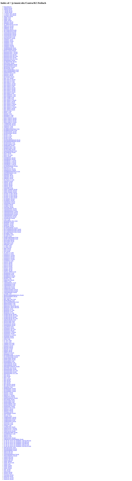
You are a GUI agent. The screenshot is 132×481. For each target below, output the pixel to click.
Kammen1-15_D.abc (9, 254)
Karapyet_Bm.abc (8, 263)
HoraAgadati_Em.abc (9, 241)
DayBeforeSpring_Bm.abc (10, 133)
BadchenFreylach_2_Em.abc (11, 53)
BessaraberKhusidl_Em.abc (10, 65)
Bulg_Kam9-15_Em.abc (10, 89)
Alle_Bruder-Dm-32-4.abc (10, 30)
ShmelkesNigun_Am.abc (10, 388)
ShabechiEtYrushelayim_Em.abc (12, 366)
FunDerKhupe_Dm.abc (9, 201)
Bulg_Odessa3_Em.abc (9, 109)
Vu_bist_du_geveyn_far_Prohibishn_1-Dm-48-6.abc (16, 442)
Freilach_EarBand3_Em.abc (10, 189)
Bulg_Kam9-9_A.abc (9, 93)
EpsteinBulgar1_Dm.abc (10, 157)
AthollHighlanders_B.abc (10, 48)
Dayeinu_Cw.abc (8, 135)
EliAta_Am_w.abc (8, 155)
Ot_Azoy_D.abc (8, 340)
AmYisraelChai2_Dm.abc (10, 34)
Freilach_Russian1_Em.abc (10, 192)
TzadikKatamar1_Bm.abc (10, 418)
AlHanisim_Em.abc (8, 23)
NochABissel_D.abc (9, 326)
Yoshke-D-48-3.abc (8, 457)
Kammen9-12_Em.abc (9, 258)
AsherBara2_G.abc (8, 43)
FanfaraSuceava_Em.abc (10, 168)
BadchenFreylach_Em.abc (10, 57)
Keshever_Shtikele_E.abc (10, 271)
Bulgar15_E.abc (8, 111)
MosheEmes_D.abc (8, 308)
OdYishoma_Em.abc (9, 336)
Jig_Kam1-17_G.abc (9, 252)
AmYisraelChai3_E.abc (9, 37)
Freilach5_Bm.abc (8, 184)
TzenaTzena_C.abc (8, 422)
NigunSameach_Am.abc (10, 324)
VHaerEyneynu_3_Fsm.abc (10, 429)
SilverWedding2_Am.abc (10, 391)
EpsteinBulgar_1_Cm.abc (10, 160)
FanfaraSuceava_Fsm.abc (10, 170)
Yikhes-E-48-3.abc (8, 453)
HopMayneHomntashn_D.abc (11, 237)
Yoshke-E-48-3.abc (8, 459)
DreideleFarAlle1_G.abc (10, 146)
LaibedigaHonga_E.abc (9, 285)
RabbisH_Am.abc (8, 350)
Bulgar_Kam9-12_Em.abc (10, 120)
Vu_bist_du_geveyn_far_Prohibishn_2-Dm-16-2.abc (16, 444)
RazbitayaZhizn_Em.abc (10, 359)
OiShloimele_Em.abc (9, 337)
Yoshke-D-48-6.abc (8, 458)
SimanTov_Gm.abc (8, 394)
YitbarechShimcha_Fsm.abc (10, 455)
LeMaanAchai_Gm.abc (9, 288)
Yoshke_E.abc (7, 464)
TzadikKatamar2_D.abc (9, 420)
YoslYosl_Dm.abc (8, 472)
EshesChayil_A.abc (8, 167)
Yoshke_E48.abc (8, 466)
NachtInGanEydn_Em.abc (10, 317)
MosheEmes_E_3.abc (9, 313)
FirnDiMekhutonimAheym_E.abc (12, 171)
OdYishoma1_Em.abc (9, 328)
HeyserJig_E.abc (8, 236)
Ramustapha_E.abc (8, 354)
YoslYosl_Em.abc (8, 473)
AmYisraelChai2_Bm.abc (10, 32)
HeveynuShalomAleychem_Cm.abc (12, 229)
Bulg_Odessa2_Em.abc (9, 105)
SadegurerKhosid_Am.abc (10, 363)
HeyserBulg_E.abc (8, 233)
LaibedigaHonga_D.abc (9, 284)
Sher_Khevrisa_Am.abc (9, 384)
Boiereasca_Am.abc (8, 74)
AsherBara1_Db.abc (9, 41)
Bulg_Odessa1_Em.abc (9, 103)
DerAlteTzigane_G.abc (9, 142)
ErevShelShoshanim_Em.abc (11, 166)
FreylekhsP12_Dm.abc (9, 199)
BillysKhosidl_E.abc (9, 68)
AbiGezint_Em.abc (8, 16)
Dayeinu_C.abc (7, 134)
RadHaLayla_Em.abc (9, 352)
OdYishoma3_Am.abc (9, 333)
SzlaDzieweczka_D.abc (9, 407)
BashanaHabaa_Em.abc (9, 60)
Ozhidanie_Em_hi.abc (9, 343)
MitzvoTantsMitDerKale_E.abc (11, 302)
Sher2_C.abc (7, 377)
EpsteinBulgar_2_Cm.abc (10, 163)
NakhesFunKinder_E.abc (10, 319)
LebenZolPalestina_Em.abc (10, 292)
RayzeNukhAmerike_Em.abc (11, 357)
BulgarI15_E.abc (8, 113)
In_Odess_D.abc (8, 245)
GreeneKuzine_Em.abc (9, 218)
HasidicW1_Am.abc (9, 225)
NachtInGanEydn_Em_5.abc (11, 318)
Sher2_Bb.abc (7, 376)
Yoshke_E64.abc (8, 468)
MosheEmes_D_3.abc (9, 310)
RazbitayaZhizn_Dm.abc (10, 358)
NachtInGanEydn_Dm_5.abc (11, 315)
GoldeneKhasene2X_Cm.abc (11, 211)
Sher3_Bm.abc (7, 381)
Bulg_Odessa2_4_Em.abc (10, 104)
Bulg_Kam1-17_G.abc (9, 82)
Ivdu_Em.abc (7, 251)
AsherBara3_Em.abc (9, 45)
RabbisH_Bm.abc (8, 351)
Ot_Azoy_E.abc (8, 341)
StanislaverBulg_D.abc (9, 400)
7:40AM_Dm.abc (8, 8)
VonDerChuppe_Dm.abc (10, 438)
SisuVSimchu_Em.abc (9, 399)
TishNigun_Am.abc (8, 409)
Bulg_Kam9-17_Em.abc (10, 90)
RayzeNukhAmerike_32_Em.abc (12, 355)
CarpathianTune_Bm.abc (10, 124)
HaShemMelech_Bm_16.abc (11, 221)
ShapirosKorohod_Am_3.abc (11, 370)
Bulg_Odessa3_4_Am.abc (10, 107)
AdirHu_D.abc (7, 17)
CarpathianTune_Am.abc (10, 123)
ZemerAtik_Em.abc (8, 476)
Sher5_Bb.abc (7, 383)
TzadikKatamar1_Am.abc (10, 417)
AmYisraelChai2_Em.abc (10, 35)
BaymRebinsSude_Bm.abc (10, 61)
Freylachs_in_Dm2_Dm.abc (10, 196)
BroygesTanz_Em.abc (9, 76)
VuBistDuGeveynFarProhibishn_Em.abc (13, 439)
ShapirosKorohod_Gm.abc (10, 372)
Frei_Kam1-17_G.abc (9, 179)
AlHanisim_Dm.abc (8, 22)
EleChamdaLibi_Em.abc (10, 152)
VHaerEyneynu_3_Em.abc (10, 428)
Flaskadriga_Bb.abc (8, 175)
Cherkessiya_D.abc (8, 127)
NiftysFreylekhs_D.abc (9, 321)
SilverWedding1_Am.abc (10, 389)
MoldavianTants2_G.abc (10, 304)
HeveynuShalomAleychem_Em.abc (12, 232)
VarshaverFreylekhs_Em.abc (10, 432)
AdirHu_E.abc (7, 19)
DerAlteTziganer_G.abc (9, 144)
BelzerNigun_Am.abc (9, 63)
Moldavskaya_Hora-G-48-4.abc (11, 307)
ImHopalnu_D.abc (8, 244)
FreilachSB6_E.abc (8, 188)
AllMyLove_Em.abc (9, 26)
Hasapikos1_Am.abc (9, 223)
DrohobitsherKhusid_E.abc (10, 151)
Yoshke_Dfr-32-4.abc (9, 462)
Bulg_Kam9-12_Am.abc (10, 83)
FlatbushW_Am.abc (8, 177)
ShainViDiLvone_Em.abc (10, 367)
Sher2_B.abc (7, 374)
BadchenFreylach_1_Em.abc (11, 52)
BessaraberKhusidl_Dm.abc (10, 64)
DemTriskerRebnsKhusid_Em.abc (12, 141)
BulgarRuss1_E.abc (8, 116)
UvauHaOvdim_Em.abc (9, 427)
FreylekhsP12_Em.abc (9, 200)
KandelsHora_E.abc (8, 260)
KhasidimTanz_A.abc (9, 273)
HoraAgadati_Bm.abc (9, 240)
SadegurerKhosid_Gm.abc (10, 365)
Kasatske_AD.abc (8, 269)
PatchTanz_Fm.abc (8, 348)
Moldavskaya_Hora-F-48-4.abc (11, 306)
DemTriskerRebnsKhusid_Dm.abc (12, 140)
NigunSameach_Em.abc (9, 325)
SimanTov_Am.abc (8, 392)
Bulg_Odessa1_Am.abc (9, 101)
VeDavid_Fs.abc (8, 436)
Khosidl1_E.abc (7, 278)
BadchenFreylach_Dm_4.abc (11, 56)
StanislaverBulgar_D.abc (10, 403)
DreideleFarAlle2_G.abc (10, 148)
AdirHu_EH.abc (8, 20)
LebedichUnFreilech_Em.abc (11, 291)
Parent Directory (8, 6)
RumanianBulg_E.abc (9, 361)
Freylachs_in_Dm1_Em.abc (10, 194)
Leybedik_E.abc (8, 293)
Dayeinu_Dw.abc (8, 138)
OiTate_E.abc (7, 339)
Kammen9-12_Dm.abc (9, 256)
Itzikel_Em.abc (7, 249)
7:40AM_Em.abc (8, 9)
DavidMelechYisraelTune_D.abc (12, 129)
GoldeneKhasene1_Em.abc (10, 210)
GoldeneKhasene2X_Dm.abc (11, 212)
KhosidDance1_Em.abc (9, 276)
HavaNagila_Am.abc (9, 226)
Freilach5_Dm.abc (8, 185)
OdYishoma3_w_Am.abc (10, 335)
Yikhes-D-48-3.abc (8, 451)
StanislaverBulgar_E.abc (10, 405)
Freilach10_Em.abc (8, 181)
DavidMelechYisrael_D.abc (10, 130)
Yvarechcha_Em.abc (9, 475)
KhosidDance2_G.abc (9, 277)
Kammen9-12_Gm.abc (9, 259)
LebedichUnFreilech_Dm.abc (11, 289)
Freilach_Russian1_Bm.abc (10, 190)
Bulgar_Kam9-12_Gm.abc (10, 122)
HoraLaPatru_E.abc (8, 243)
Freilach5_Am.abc (8, 182)
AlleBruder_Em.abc (8, 28)
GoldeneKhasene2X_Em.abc (11, 214)
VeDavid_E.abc (7, 435)
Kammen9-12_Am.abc (9, 255)
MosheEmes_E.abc (8, 311)
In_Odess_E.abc (8, 247)
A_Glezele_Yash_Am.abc (10, 13)
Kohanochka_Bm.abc (9, 280)
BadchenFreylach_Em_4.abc (11, 59)
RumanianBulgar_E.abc (9, 362)
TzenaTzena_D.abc (8, 424)
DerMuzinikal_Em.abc (9, 145)
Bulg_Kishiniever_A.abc (10, 94)
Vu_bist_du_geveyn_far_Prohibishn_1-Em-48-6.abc (16, 443)
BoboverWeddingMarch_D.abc (11, 70)
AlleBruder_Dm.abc (9, 27)
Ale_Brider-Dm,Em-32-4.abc (11, 24)
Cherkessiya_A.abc (8, 126)
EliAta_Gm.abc (7, 156)
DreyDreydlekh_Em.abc (10, 149)
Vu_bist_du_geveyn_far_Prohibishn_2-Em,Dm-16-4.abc (17, 446)
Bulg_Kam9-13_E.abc (9, 86)
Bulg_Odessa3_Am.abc (9, 108)
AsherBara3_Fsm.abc (9, 46)
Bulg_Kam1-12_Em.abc (10, 79)
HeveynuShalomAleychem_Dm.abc (12, 230)
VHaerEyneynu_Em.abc (10, 431)
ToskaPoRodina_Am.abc (10, 413)
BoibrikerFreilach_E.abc (10, 72)
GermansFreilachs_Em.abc (10, 208)
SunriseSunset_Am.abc (9, 406)
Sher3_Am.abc (7, 378)
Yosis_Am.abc (7, 469)
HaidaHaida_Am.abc (9, 222)
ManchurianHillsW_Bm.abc (10, 296)
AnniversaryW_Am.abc (9, 38)
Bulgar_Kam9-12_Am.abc (10, 118)
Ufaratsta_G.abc (8, 425)
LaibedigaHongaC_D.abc (10, 282)
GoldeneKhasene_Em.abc (10, 216)
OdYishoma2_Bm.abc (9, 330)
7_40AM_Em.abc (8, 12)
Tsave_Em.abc (7, 414)
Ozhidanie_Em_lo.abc (9, 344)
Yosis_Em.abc (7, 470)
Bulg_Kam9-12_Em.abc (10, 85)
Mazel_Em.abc (7, 297)
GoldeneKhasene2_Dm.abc (10, 215)
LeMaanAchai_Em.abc (9, 286)
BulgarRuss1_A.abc (8, 115)
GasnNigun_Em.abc (9, 207)
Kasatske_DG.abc (8, 270)
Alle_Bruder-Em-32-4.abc (10, 31)
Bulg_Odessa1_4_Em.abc (10, 100)
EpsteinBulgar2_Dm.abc (10, 159)
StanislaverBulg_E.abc (9, 402)
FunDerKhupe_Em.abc (9, 203)
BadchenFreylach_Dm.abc (10, 54)
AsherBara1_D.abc (8, 39)
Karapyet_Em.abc (8, 266)
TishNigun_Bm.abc (8, 410)
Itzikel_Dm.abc (7, 248)
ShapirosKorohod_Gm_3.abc (11, 373)
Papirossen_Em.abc (8, 346)
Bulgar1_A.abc (7, 112)
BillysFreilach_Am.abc (9, 67)
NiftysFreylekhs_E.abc (9, 322)
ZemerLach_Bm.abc (9, 479)
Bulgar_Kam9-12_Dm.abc (10, 119)
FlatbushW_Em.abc (8, 178)
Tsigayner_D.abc (8, 416)
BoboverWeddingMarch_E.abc (11, 71)
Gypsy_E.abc (7, 219)
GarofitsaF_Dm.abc (8, 204)
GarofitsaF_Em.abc (8, 205)
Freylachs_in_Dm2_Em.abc (10, 197)
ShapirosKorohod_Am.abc (10, 369)
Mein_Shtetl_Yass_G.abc (10, 299)
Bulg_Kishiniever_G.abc (10, 96)
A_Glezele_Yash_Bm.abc (10, 15)
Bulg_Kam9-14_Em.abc (10, 87)
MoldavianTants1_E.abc (9, 303)
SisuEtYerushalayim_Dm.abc (11, 398)
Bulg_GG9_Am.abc (9, 78)
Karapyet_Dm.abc (8, 265)
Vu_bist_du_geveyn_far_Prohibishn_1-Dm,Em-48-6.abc (17, 440)
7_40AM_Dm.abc (8, 11)
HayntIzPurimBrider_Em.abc (11, 227)
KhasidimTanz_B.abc (9, 274)
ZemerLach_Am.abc (9, 477)
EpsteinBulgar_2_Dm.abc (10, 164)
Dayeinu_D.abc (7, 137)
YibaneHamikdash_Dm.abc (10, 448)
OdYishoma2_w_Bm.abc (10, 332)
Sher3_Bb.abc (7, 380)
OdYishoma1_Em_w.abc (10, 329)
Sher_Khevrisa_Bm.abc (9, 385)
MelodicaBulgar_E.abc (9, 300)
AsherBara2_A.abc (8, 42)
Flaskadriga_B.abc (8, 174)
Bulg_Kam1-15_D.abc (9, 81)
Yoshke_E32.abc (8, 465)
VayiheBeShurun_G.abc (9, 433)
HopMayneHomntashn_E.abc (11, 238)
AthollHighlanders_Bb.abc (10, 49)
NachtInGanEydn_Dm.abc (10, 314)
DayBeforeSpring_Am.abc (10, 131)
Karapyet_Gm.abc (8, 267)
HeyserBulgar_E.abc (9, 234)
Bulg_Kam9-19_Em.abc (10, 92)
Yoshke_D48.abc (8, 461)
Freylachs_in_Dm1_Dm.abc (10, 193)
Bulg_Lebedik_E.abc (9, 98)
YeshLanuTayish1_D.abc (10, 447)
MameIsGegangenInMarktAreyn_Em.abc (14, 295)
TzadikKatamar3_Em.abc (10, 421)
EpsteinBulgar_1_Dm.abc (10, 162)
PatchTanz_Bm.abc (8, 347)
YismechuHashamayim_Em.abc (11, 454)
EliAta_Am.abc (7, 153)
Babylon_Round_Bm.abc (10, 50)
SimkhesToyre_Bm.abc (9, 396)
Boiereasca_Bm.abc (8, 75)
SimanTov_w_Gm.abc (9, 395)
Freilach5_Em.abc (8, 186)
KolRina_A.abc (7, 281)
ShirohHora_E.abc (8, 387)
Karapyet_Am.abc (8, 262)
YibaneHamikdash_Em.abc (10, 450)
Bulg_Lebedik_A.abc (9, 97)
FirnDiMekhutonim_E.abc (10, 173)
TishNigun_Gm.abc (8, 411)
